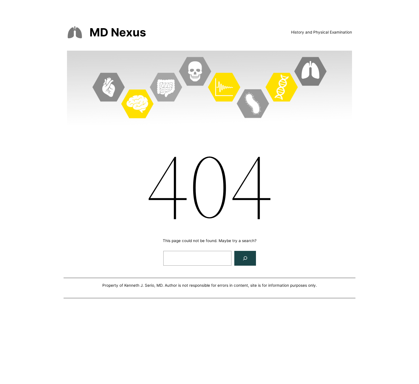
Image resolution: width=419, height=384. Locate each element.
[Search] (245, 258)
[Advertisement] (209, 342)
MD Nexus (118, 32)
